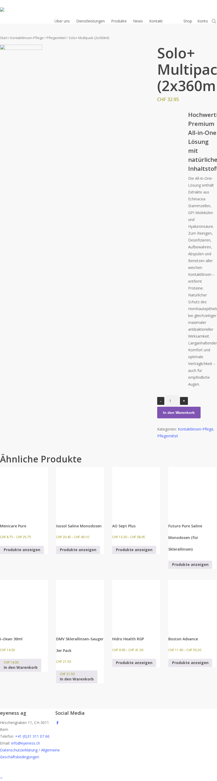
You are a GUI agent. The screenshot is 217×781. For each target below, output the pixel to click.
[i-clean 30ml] (24, 604)
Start (3, 37)
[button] (20, 665)
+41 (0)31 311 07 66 (32, 736)
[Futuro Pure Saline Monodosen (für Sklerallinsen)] (192, 491)
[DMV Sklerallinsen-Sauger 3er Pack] (80, 604)
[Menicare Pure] (24, 491)
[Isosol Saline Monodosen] (80, 491)
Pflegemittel (56, 37)
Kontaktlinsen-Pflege (27, 37)
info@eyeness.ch (25, 743)
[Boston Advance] (192, 604)
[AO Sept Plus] (136, 491)
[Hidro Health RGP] (136, 604)
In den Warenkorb (179, 412)
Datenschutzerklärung (19, 749)
